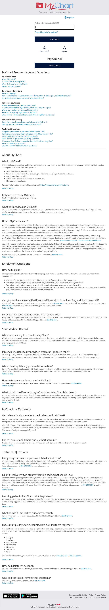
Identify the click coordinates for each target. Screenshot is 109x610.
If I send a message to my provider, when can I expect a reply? (26, 107)
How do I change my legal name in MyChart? (19, 112)
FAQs (91, 595)
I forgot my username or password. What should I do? (23, 131)
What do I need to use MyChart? (14, 84)
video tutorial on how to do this (68, 556)
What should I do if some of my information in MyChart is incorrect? (28, 115)
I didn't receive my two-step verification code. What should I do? (27, 134)
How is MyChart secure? (11, 86)
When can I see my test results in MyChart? (19, 105)
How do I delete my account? (13, 143)
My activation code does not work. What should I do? (23, 98)
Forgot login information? (46, 32)
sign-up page (58, 303)
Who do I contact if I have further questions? (19, 146)
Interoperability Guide (78, 595)
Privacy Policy (100, 595)
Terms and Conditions (78, 597)
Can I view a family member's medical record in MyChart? (24, 122)
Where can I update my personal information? (20, 110)
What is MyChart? (9, 79)
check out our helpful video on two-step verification (80, 240)
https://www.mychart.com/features (54, 185)
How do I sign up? (9, 93)
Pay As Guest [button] (54, 65)
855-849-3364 (57, 254)
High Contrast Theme (97, 597)
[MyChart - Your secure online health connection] (54, 7)
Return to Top (7, 188)
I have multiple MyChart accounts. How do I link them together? (27, 141)
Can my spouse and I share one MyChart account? (21, 124)
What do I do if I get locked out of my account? (20, 138)
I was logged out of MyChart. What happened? (20, 136)
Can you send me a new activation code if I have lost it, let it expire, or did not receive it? (36, 96)
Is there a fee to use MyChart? (13, 81)
